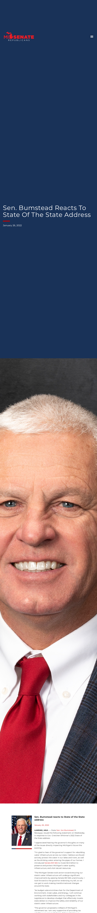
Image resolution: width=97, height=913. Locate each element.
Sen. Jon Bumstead (65, 830)
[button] (92, 36)
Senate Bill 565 (51, 863)
